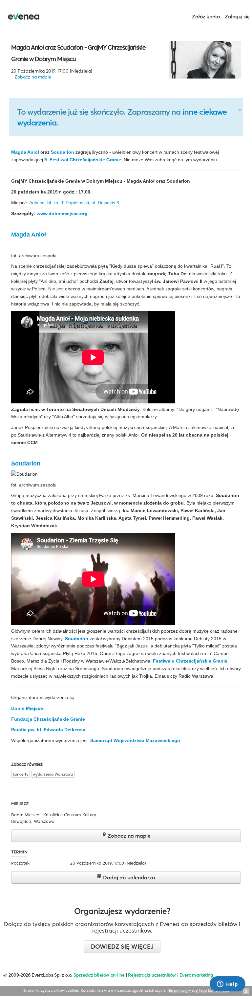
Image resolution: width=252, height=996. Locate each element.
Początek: (21, 863)
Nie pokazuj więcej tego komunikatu (197, 990)
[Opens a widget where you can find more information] (227, 984)
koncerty (20, 774)
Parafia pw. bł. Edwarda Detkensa (48, 729)
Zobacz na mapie (32, 77)
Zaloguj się (237, 16)
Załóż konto (206, 16)
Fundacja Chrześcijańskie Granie (48, 719)
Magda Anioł (25, 152)
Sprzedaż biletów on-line (99, 975)
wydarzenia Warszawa (53, 774)
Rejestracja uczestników (152, 975)
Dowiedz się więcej (122, 946)
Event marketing (196, 975)
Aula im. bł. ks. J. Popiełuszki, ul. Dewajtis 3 (74, 202)
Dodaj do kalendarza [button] (128, 877)
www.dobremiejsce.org (62, 213)
